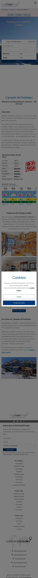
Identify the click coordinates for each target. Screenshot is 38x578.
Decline (19, 297)
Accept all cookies (19, 303)
